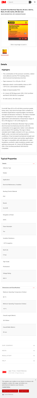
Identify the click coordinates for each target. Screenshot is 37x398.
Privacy (14, 371)
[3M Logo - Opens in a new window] (3, 2)
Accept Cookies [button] (23, 391)
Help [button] (4, 361)
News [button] (4, 350)
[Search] (30, 2)
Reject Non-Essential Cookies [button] (10, 391)
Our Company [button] (7, 345)
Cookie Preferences (22, 371)
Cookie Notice (6, 387)
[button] (7, 394)
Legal (9, 371)
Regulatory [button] (7, 355)
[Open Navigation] (34, 2)
